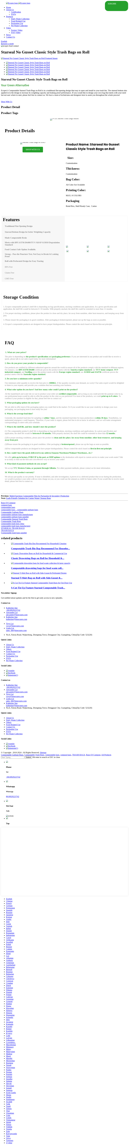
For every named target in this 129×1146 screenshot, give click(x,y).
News (8, 35)
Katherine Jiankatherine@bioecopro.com (16, 618)
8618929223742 (12, 796)
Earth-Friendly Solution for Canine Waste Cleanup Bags (28, 498)
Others (8, 649)
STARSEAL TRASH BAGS (13, 528)
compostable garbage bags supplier (15, 517)
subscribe (112, 3)
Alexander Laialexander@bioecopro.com (16, 613)
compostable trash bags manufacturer (15, 526)
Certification (16, 12)
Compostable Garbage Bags (12, 512)
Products (9, 16)
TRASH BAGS (7, 530)
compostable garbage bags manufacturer (17, 514)
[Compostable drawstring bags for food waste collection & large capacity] (40, 563)
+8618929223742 (13, 777)
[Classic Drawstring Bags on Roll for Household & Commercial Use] (39, 553)
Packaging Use (17, 23)
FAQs (13, 14)
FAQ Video (15, 32)
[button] (33, 149)
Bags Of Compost (8, 503)
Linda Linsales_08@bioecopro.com (16, 629)
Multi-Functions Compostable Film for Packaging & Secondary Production (39, 496)
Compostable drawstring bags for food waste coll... (37, 568)
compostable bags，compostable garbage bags (19, 510)
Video (8, 28)
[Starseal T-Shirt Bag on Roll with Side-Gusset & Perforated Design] (39, 573)
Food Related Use (18, 21)
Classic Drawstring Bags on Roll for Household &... (37, 558)
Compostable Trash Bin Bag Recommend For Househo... (40, 548)
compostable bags (8, 507)
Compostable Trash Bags (11, 521)
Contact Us (10, 37)
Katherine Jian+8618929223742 (13, 609)
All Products (106, 755)
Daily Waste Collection (20, 19)
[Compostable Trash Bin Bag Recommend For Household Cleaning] (38, 543)
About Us (10, 10)
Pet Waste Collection (19, 26)
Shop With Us (6, 102)
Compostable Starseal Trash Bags (14, 519)
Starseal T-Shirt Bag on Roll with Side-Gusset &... (36, 578)
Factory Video (16, 30)
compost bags (6, 505)
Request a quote (7, 44)
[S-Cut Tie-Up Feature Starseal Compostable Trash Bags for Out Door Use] (41, 583)
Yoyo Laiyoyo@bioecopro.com (15, 625)
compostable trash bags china (12, 524)
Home (8, 7)
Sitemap (43, 752)
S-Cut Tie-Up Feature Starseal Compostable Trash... (38, 587)
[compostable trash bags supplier (14, 533)
